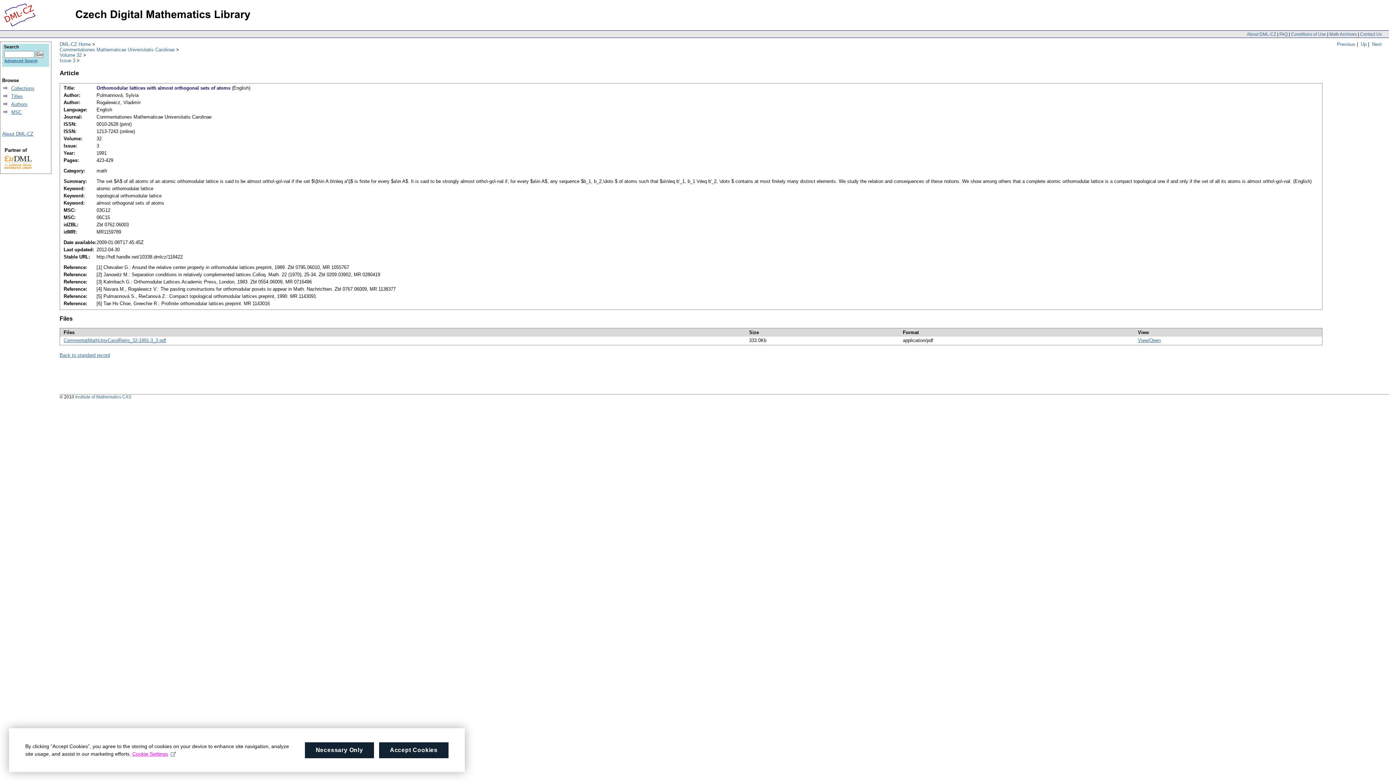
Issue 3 (67, 60)
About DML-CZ (1261, 34)
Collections (22, 88)
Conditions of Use (1308, 34)
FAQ (1283, 34)
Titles (17, 96)
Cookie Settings (150, 754)
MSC (16, 112)
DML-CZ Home (75, 44)
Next (1377, 44)
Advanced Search (21, 61)
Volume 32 (71, 55)
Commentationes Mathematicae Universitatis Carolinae (117, 49)
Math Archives (1343, 34)
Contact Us (1371, 34)
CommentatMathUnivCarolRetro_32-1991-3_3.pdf (115, 340)
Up (1364, 44)
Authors (19, 104)
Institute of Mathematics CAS (103, 397)
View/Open (1149, 340)
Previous (1346, 44)
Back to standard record (85, 355)
